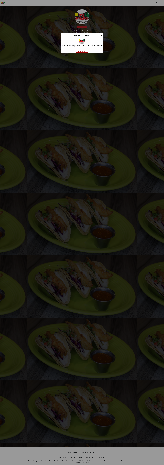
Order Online (82, 51)
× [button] (101, 35)
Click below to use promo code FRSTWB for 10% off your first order (82, 47)
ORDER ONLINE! (81, 35)
